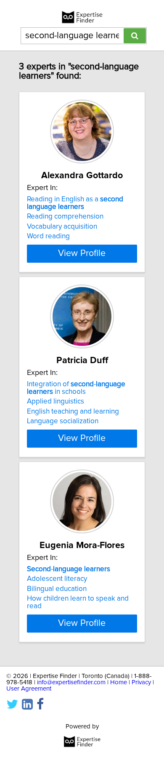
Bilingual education (57, 589)
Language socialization (62, 421)
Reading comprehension (65, 216)
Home (118, 682)
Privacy (141, 682)
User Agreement (28, 689)
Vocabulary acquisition (62, 226)
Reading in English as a (75, 203)
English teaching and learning (73, 411)
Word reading (48, 236)
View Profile (82, 253)
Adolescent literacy (57, 579)
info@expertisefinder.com (71, 682)
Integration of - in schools (76, 388)
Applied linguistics (55, 401)
